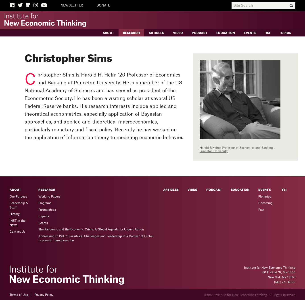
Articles (156, 33)
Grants (43, 222)
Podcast (199, 33)
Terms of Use (19, 294)
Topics (285, 33)
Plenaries (264, 196)
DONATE (103, 5)
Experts (43, 216)
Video (178, 33)
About (108, 33)
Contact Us (17, 231)
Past (261, 209)
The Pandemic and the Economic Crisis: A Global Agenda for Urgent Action (91, 229)
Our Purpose (18, 196)
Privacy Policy (43, 294)
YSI (267, 33)
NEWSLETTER (72, 5)
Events (250, 33)
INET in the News (17, 223)
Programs (44, 203)
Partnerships (47, 209)
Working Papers (49, 196)
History (15, 214)
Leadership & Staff (19, 205)
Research (131, 33)
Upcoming (265, 203)
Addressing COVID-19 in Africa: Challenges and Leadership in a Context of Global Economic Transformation (95, 238)
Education (225, 33)
